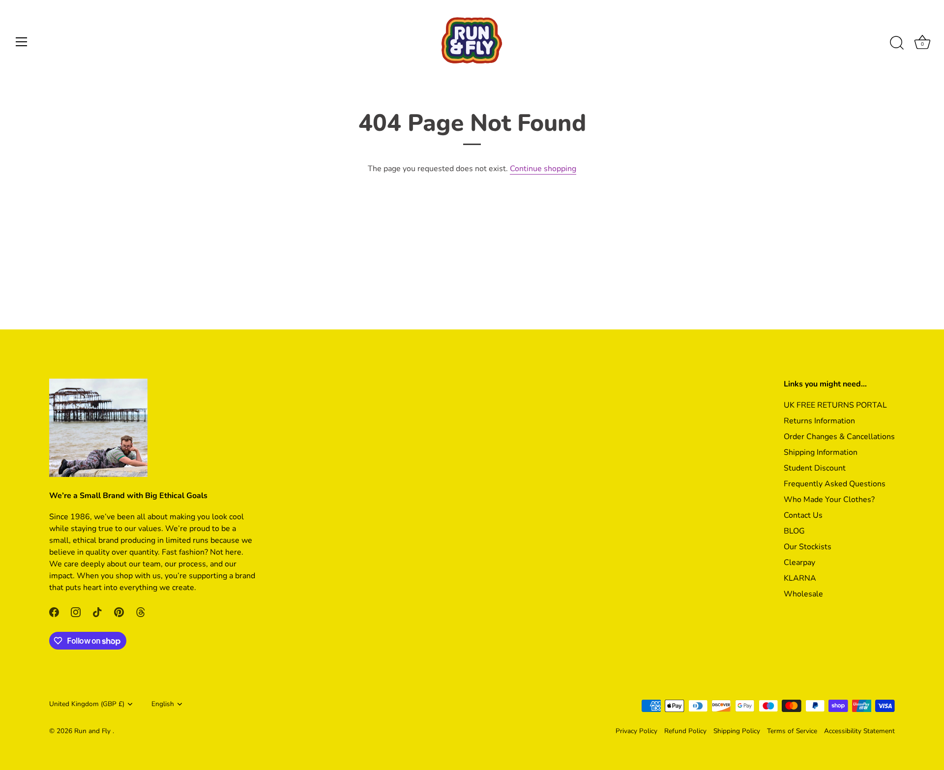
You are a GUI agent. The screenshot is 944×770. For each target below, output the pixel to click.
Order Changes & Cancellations (839, 436)
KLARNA (800, 578)
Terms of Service (792, 731)
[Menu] (21, 42)
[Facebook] (54, 611)
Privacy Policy (636, 731)
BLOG (794, 531)
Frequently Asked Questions (834, 483)
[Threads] (141, 611)
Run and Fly (93, 731)
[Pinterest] (119, 611)
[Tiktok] (97, 611)
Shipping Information (820, 452)
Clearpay (799, 562)
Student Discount (815, 468)
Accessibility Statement (859, 731)
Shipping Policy (736, 731)
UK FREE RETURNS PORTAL (835, 405)
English (162, 704)
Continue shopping (543, 168)
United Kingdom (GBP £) (86, 704)
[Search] (897, 43)
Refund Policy (685, 731)
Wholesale (803, 594)
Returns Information (819, 420)
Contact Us (803, 515)
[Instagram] (76, 611)
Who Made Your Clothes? (829, 499)
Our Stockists (807, 546)
